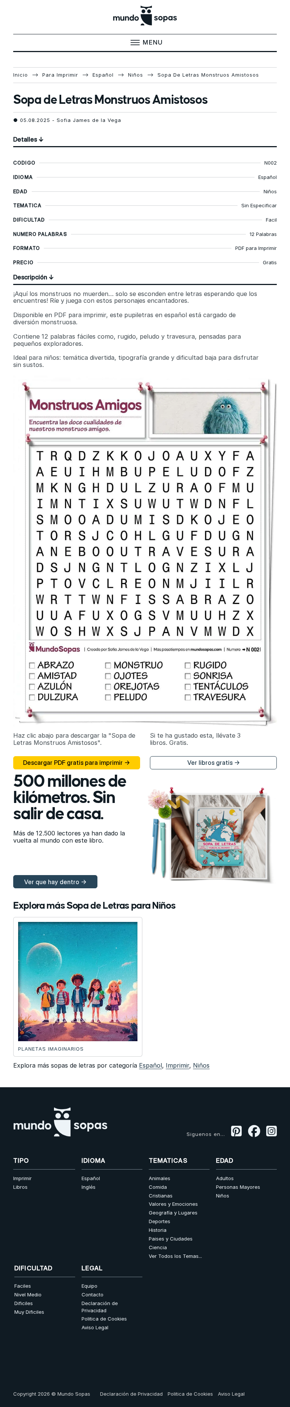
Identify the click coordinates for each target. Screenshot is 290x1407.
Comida (158, 1187)
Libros (20, 1187)
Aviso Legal (95, 1327)
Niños (135, 75)
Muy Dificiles (29, 1312)
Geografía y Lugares (173, 1213)
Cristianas (161, 1196)
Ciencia (158, 1247)
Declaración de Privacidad (100, 1306)
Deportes (159, 1221)
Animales (159, 1178)
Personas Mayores (238, 1187)
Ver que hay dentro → (55, 882)
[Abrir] (145, 43)
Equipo (89, 1286)
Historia (158, 1230)
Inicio (20, 75)
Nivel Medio (28, 1294)
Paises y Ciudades (171, 1239)
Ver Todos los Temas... (175, 1256)
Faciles (22, 1286)
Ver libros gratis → (213, 762)
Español (103, 75)
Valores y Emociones (173, 1204)
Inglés (89, 1187)
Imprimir (177, 1065)
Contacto (92, 1294)
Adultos (225, 1178)
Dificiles (23, 1303)
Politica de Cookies (104, 1319)
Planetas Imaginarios (51, 1049)
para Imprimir (60, 75)
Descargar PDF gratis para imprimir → (76, 762)
